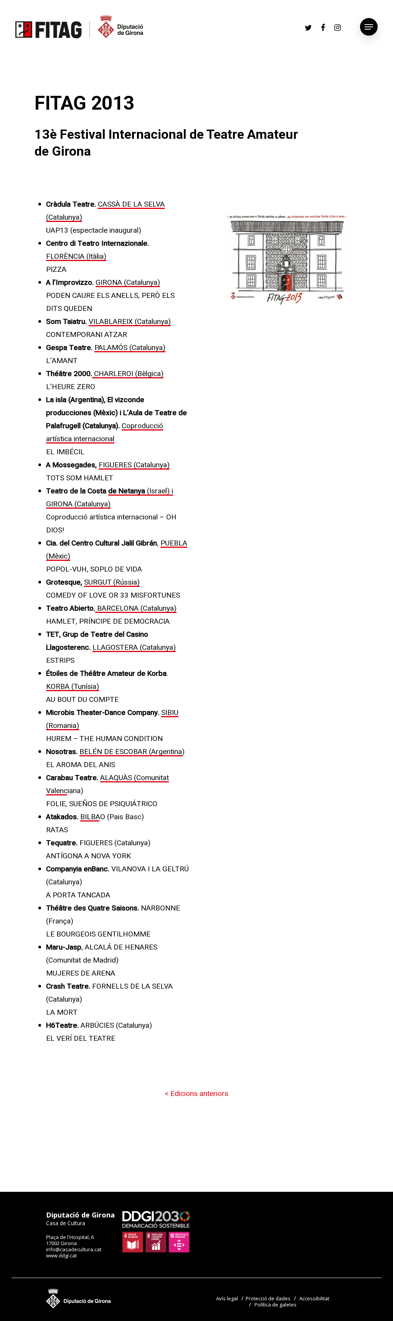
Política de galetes (275, 1304)
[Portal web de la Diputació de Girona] (78, 1306)
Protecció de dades (268, 1298)
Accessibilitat (314, 1298)
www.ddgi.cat (61, 1255)
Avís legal (227, 1298)
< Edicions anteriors (196, 1093)
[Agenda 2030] (156, 1250)
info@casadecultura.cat (73, 1249)
